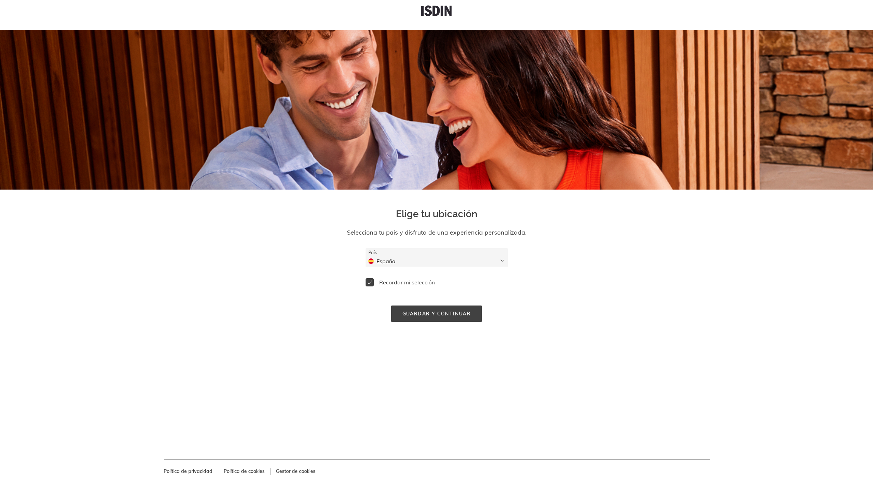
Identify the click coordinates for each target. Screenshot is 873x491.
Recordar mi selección (407, 282)
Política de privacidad (188, 471)
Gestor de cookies (295, 471)
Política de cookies (244, 471)
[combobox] (440, 261)
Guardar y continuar (436, 314)
